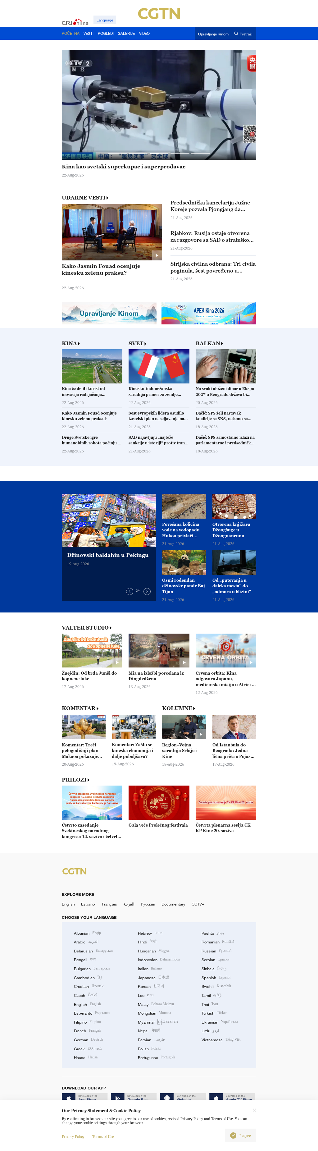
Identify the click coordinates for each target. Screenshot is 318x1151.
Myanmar (158, 1022)
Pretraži (246, 33)
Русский (148, 903)
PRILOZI (74, 780)
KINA (69, 343)
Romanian (218, 941)
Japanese (153, 977)
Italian (150, 968)
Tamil (211, 995)
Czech (85, 995)
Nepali (149, 1030)
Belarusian (93, 950)
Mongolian (154, 1013)
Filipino (87, 1022)
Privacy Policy (73, 1136)
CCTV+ (198, 903)
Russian (216, 950)
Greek (87, 1048)
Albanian (87, 933)
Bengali (85, 959)
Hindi (147, 941)
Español (88, 903)
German (88, 1039)
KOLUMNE (177, 708)
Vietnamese (221, 1039)
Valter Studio (85, 628)
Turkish (214, 1013)
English (68, 903)
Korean (151, 986)
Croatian (89, 986)
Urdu (210, 1030)
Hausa (85, 1057)
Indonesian (159, 959)
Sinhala (214, 968)
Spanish (216, 977)
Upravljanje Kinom (213, 33)
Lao (146, 995)
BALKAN (208, 343)
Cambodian (87, 977)
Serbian (215, 959)
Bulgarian (91, 968)
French (87, 1030)
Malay (156, 1004)
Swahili (216, 986)
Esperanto (91, 1013)
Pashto (213, 933)
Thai (210, 1004)
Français (109, 903)
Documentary (173, 903)
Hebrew (150, 933)
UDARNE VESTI (84, 198)
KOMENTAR (79, 708)
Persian (151, 1039)
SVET (136, 343)
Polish (149, 1048)
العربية (128, 903)
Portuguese (156, 1057)
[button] (117, 153)
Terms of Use (103, 1136)
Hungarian (154, 950)
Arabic (86, 941)
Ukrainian (220, 1022)
